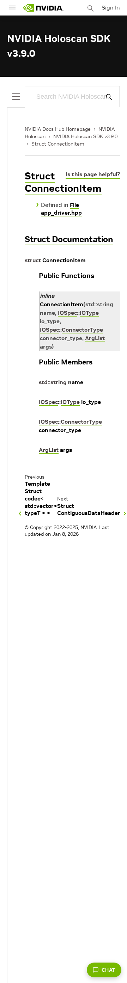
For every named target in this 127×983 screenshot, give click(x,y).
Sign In (111, 7)
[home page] (43, 8)
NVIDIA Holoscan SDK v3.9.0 (85, 136)
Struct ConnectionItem (57, 144)
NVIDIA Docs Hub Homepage (58, 129)
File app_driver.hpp (61, 208)
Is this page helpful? (93, 174)
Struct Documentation (69, 239)
